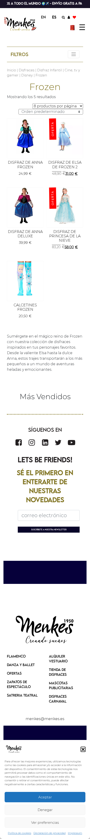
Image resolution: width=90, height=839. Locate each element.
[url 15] (73, 27)
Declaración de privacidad (49, 833)
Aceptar (45, 797)
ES (54, 17)
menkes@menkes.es (45, 719)
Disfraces (26, 70)
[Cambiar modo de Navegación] (82, 27)
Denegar (45, 810)
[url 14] (74, 17)
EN (43, 17)
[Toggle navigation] (73, 54)
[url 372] (45, 442)
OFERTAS (14, 673)
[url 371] (32, 442)
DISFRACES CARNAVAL (58, 698)
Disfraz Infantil (49, 70)
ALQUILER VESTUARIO (58, 658)
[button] (83, 749)
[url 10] (20, 24)
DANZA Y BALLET (21, 665)
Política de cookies (19, 833)
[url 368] (25, 279)
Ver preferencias (45, 822)
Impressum (75, 833)
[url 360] (25, 136)
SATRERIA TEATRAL (22, 695)
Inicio (11, 70)
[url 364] (25, 205)
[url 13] (69, 17)
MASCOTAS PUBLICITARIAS (61, 685)
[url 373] (58, 442)
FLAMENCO (16, 656)
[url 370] (18, 442)
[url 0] (14, 749)
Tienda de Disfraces (58, 671)
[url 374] (71, 442)
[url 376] (45, 630)
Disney (27, 75)
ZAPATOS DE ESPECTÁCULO (19, 684)
